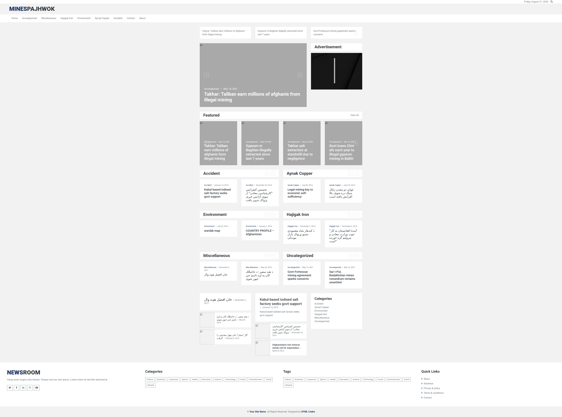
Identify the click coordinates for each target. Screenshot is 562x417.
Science (218, 379)
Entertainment (255, 379)
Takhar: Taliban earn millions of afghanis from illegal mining (252, 96)
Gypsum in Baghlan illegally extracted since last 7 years (258, 152)
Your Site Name (258, 411)
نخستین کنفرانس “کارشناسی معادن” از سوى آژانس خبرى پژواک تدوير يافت (259, 195)
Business (161, 379)
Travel (268, 379)
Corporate (173, 379)
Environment (83, 18)
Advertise (428, 383)
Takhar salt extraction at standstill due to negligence (300, 152)
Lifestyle (150, 385)
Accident (118, 18)
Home (15, 18)
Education (206, 379)
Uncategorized (29, 18)
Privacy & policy (432, 388)
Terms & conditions (434, 393)
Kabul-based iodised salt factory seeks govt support (217, 193)
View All (355, 115)
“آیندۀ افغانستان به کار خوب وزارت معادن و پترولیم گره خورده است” (343, 236)
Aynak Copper (102, 18)
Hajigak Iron (67, 18)
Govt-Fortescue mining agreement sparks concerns (299, 275)
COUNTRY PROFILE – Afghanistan (260, 232)
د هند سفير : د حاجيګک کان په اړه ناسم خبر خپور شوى (259, 275)
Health (195, 379)
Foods (242, 379)
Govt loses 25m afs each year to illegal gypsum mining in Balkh (341, 152)
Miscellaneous (48, 18)
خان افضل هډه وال (215, 274)
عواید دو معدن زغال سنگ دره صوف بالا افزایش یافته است (341, 193)
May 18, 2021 (230, 88)
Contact (131, 18)
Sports (185, 379)
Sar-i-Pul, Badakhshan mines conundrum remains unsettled (342, 277)
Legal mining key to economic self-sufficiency (300, 193)
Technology (230, 379)
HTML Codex (308, 411)
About (142, 18)
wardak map (212, 230)
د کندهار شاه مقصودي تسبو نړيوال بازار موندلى (301, 234)
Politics (150, 379)
